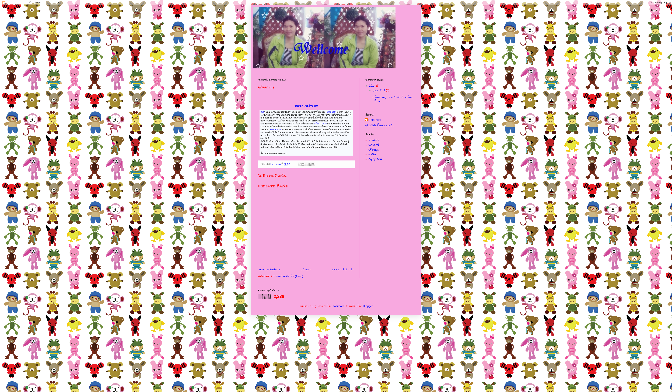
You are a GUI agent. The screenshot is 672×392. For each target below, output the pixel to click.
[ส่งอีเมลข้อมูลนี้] (300, 164)
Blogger (368, 306)
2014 (372, 85)
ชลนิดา (372, 154)
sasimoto (338, 306)
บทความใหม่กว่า (269, 269)
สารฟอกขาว (275, 129)
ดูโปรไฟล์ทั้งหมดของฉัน (379, 125)
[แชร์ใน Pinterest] (313, 164)
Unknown (374, 120)
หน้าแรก (306, 269)
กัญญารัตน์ (375, 159)
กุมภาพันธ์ (379, 90)
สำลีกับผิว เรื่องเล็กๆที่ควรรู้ (306, 106)
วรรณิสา (373, 140)
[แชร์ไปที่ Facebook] (310, 164)
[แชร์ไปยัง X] (306, 164)
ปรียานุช (373, 149)
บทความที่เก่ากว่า (343, 269)
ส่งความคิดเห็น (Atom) (289, 276)
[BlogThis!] (303, 164)
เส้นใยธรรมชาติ (320, 123)
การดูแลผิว (332, 112)
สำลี (262, 112)
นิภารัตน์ (373, 145)
